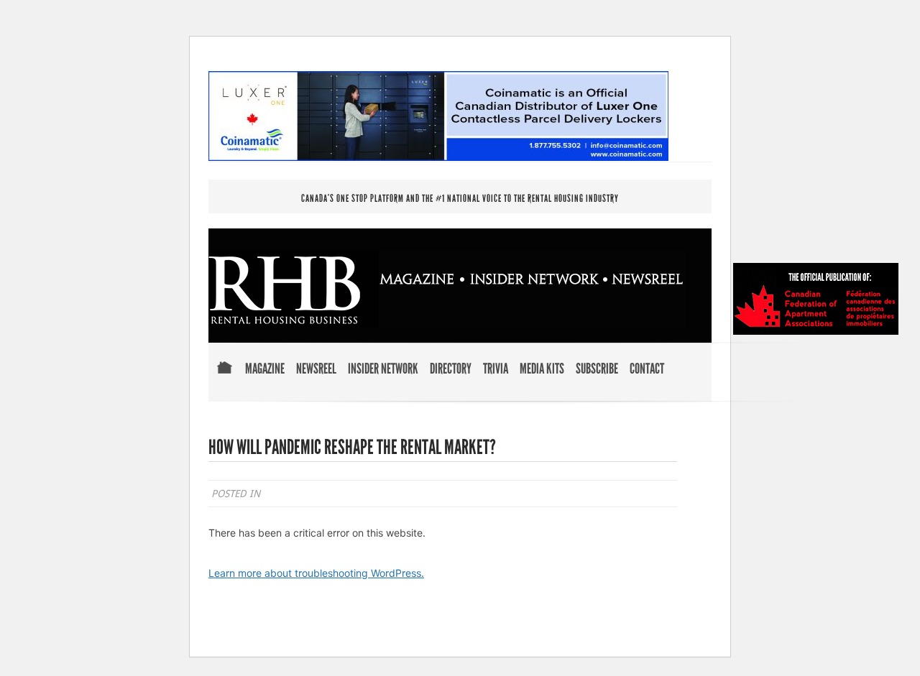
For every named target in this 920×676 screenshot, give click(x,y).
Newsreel (316, 369)
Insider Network (383, 369)
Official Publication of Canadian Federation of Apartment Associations (815, 299)
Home (224, 377)
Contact (647, 369)
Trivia (495, 369)
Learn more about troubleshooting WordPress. (316, 573)
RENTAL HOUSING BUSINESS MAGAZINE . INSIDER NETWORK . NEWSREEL (447, 288)
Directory (451, 369)
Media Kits (542, 369)
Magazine (265, 369)
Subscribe (597, 369)
